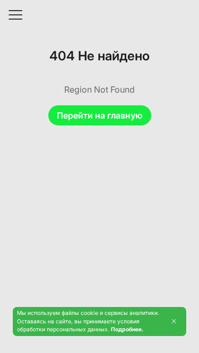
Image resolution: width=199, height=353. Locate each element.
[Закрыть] (174, 321)
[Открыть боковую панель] (14, 14)
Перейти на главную (100, 115)
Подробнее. (127, 329)
